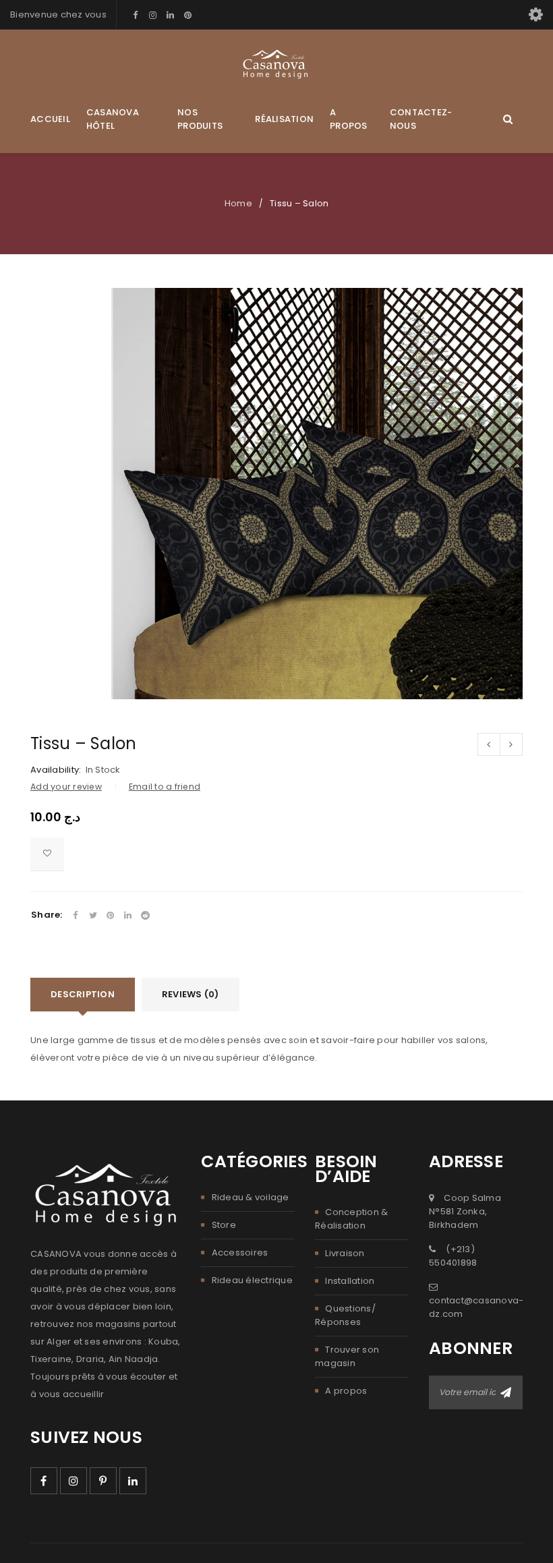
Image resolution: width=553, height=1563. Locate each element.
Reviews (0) (190, 994)
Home (238, 203)
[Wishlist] (47, 854)
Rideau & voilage (250, 1197)
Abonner (506, 1392)
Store (224, 1224)
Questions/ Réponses (345, 1315)
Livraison (344, 1253)
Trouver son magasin (347, 1356)
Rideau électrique (252, 1280)
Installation (349, 1280)
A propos (346, 1390)
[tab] (82, 994)
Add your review (66, 786)
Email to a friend (164, 786)
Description (83, 994)
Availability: (55, 770)
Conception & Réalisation (351, 1219)
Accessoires (240, 1252)
